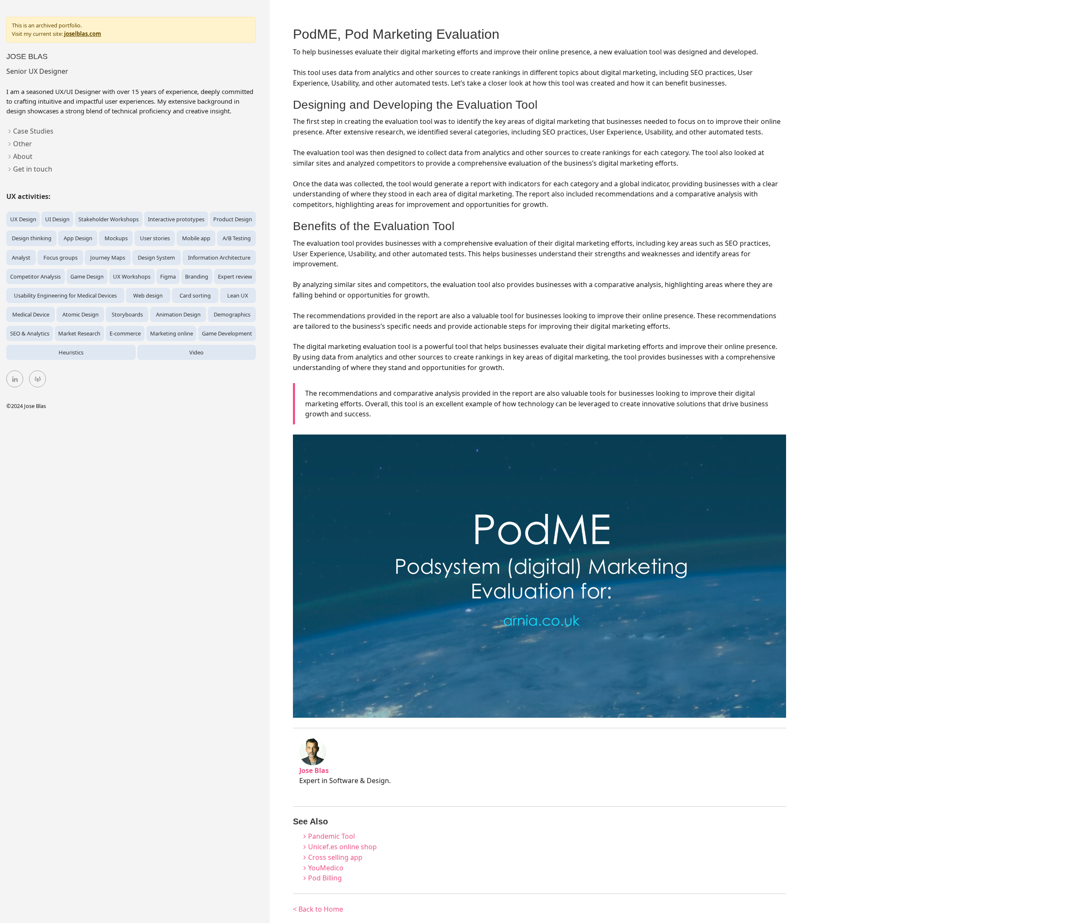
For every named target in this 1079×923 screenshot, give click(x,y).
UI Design (57, 219)
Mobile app (196, 238)
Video (196, 352)
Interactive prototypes (176, 219)
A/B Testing (237, 238)
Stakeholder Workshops (108, 219)
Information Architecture (219, 257)
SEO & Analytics (29, 333)
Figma (168, 276)
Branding (196, 276)
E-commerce (125, 333)
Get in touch (32, 169)
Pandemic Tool (331, 836)
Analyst (21, 257)
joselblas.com (82, 34)
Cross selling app (335, 857)
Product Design (232, 219)
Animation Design (178, 314)
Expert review (235, 276)
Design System (156, 257)
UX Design (23, 219)
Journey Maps (107, 257)
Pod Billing (325, 878)
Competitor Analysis (35, 276)
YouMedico (326, 867)
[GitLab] (37, 378)
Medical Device (30, 314)
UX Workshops (131, 276)
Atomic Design (80, 314)
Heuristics (71, 352)
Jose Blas (27, 56)
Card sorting (195, 295)
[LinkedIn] (14, 378)
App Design (78, 238)
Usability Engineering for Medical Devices (65, 295)
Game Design (87, 276)
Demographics (232, 314)
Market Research (79, 333)
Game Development (227, 333)
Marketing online (171, 333)
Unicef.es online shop (342, 846)
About (22, 156)
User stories (155, 238)
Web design (148, 295)
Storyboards (127, 314)
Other (22, 143)
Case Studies (33, 131)
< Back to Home (318, 909)
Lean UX (237, 295)
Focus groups (60, 257)
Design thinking (31, 238)
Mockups (116, 238)
